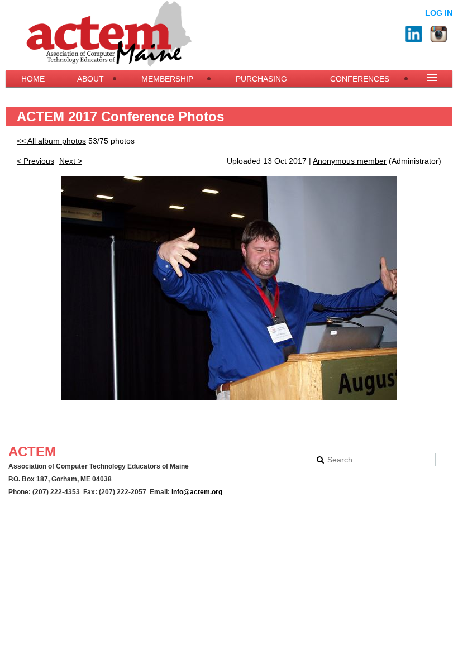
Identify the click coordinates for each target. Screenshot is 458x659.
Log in (438, 12)
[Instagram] (438, 34)
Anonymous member (350, 160)
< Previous (35, 160)
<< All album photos (51, 140)
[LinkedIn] (413, 34)
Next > (70, 160)
